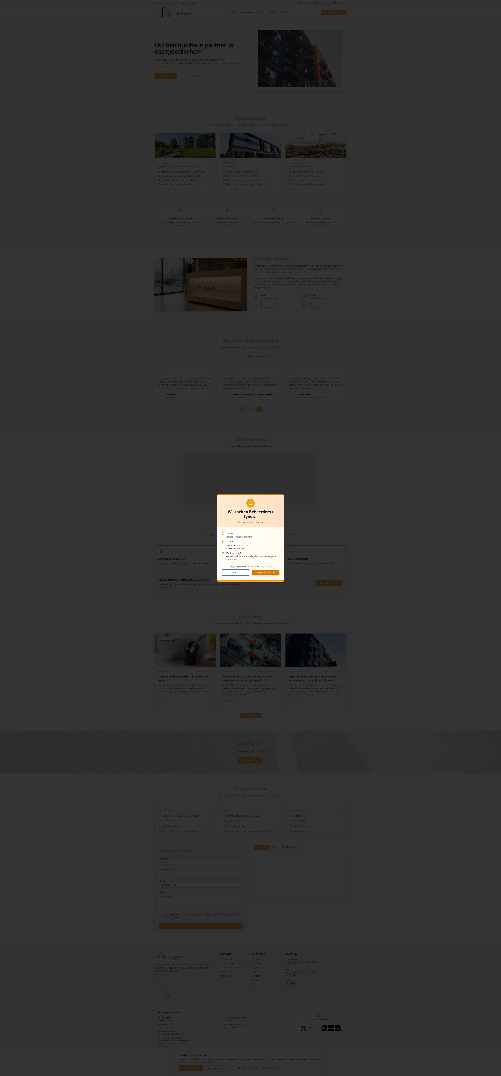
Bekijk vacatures (264, 572)
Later (235, 572)
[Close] (280, 498)
